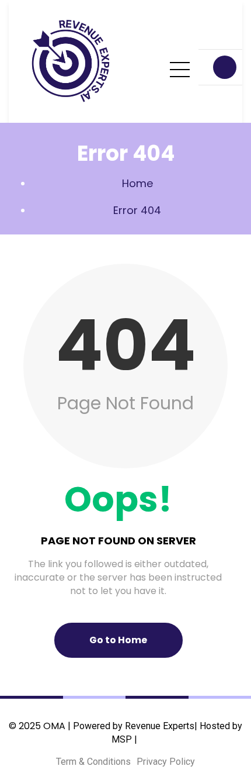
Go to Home (118, 640)
